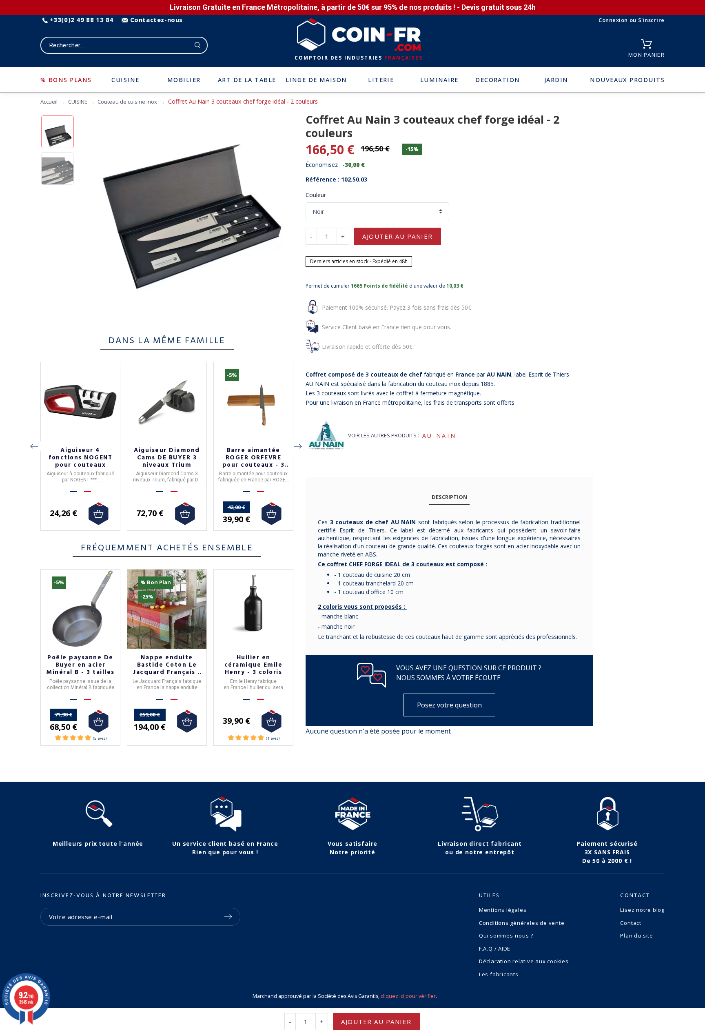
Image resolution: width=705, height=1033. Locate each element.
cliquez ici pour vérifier (408, 996)
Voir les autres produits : (383, 435)
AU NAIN (439, 435)
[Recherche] (197, 45)
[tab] (449, 497)
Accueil (49, 101)
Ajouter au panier (397, 236)
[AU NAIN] (325, 435)
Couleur (316, 195)
